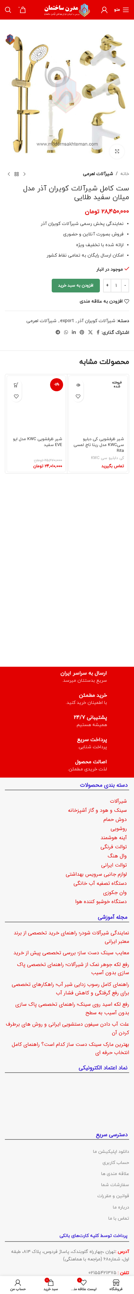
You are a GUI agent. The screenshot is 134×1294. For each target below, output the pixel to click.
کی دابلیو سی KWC (107, 458)
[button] (16, 385)
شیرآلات (118, 801)
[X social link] (90, 332)
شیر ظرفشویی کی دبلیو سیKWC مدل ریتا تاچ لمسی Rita (99, 445)
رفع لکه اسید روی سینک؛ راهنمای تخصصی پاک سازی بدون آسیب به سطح (72, 1008)
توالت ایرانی (114, 865)
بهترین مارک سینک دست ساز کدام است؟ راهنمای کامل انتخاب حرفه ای (70, 1048)
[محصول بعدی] (9, 174)
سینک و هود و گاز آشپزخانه (97, 810)
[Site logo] (67, 9)
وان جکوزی (115, 892)
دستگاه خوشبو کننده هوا (101, 902)
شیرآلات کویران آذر (96, 321)
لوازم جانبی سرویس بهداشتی (96, 874)
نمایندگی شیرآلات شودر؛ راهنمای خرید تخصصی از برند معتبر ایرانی (71, 937)
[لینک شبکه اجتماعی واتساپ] (66, 332)
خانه (124, 174)
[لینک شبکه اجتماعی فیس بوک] (98, 332)
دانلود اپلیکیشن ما (111, 1151)
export (67, 321)
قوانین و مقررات (113, 1196)
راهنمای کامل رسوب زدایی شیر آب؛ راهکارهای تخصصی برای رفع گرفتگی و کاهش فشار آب (70, 988)
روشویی (119, 829)
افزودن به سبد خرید (75, 286)
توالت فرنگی (113, 847)
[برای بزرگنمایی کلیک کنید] (117, 151)
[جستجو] (8, 9)
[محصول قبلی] (24, 174)
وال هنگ (117, 856)
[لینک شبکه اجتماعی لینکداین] (74, 332)
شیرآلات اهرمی (98, 174)
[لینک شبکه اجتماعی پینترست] (82, 332)
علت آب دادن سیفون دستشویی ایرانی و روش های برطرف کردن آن (67, 1028)
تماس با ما (118, 1218)
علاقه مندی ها (115, 1174)
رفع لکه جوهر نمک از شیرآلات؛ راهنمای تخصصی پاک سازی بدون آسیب (73, 968)
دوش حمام (115, 819)
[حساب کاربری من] (104, 9)
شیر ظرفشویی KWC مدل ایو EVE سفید (37, 442)
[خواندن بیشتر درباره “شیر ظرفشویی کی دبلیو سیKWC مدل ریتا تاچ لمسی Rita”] (78, 385)
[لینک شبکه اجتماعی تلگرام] (58, 332)
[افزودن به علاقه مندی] (78, 396)
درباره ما (121, 1207)
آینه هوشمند (113, 838)
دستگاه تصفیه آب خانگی (100, 883)
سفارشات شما (115, 1185)
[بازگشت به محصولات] (16, 174)
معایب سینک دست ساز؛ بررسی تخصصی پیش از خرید (71, 953)
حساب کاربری (115, 1162)
